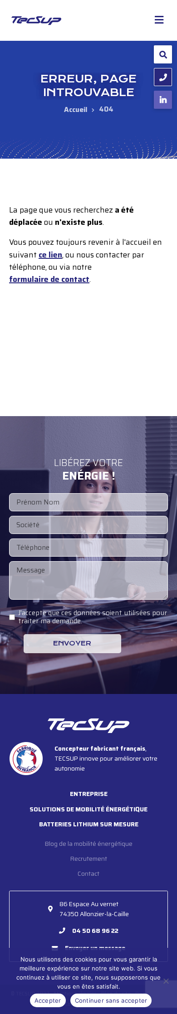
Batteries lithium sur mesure (88, 824)
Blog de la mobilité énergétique (89, 844)
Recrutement (88, 859)
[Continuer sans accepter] (165, 980)
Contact (88, 873)
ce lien (50, 255)
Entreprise (89, 794)
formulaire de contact (49, 279)
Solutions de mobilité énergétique (89, 809)
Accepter (47, 1000)
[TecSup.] (75, 109)
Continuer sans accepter (111, 1000)
